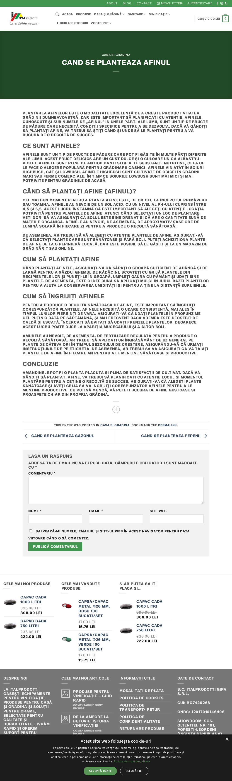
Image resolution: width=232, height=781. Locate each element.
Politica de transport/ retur (139, 707)
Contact (144, 3)
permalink (167, 425)
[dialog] (116, 757)
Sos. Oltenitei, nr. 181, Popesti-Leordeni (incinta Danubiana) (199, 727)
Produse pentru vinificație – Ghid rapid (92, 696)
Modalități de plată (141, 691)
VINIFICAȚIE (158, 14)
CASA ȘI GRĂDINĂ (107, 14)
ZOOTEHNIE (100, 23)
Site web (158, 511)
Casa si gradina (116, 55)
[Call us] (226, 3)
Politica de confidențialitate (139, 719)
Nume (35, 511)
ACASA (67, 14)
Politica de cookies (141, 698)
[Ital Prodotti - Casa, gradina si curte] (26, 19)
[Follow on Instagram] (221, 3)
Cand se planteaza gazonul (62, 436)
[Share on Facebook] (116, 409)
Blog (127, 3)
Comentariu (42, 473)
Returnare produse (141, 729)
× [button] (227, 739)
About (112, 3)
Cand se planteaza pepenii (171, 436)
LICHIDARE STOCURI (72, 23)
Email (96, 511)
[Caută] (57, 14)
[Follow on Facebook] (217, 3)
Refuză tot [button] (134, 771)
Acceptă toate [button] (100, 771)
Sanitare (135, 14)
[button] (169, 3)
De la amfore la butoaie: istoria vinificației (91, 721)
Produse (83, 14)
